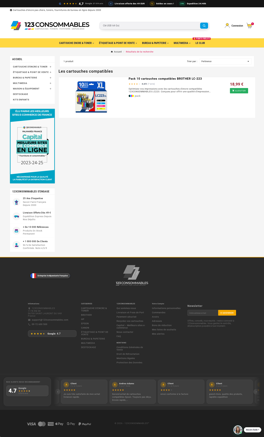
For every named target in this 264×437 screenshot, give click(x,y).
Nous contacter (125, 332)
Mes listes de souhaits (164, 329)
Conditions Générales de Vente (130, 348)
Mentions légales (126, 358)
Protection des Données (129, 362)
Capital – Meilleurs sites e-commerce (131, 326)
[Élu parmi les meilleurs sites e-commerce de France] (32, 146)
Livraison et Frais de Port (130, 312)
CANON (85, 328)
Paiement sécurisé (126, 317)
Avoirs (155, 317)
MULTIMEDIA (20, 83)
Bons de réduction (162, 325)
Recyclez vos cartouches (130, 321)
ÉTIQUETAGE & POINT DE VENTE (31, 72)
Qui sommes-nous (126, 308)
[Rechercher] (204, 26)
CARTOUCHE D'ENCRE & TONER (30, 66)
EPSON (85, 323)
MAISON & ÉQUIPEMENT (26, 88)
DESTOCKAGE (20, 94)
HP (82, 319)
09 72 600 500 (39, 324)
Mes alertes (158, 334)
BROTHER (86, 315)
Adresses (157, 321)
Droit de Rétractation (128, 354)
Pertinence (225, 61)
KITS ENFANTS (21, 99)
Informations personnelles (166, 308)
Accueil (17, 59)
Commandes (158, 312)
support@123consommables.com (50, 320)
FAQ (119, 336)
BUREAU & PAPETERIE (25, 77)
